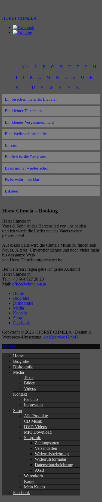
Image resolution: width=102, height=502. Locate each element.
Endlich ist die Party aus (25, 156)
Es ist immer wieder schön (27, 168)
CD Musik (33, 421)
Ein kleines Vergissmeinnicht (29, 122)
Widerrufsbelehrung (52, 453)
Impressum (33, 404)
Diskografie (23, 366)
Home (18, 356)
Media (18, 372)
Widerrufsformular (50, 459)
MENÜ (8, 346)
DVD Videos (35, 426)
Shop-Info (32, 437)
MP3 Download (38, 432)
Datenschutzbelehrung (54, 464)
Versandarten (46, 448)
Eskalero (12, 191)
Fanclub (31, 399)
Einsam (11, 145)
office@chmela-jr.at (29, 284)
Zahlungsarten (47, 442)
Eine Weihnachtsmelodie (26, 134)
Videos (30, 388)
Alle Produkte (36, 415)
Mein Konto (34, 487)
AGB (39, 470)
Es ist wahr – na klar (22, 179)
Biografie (21, 361)
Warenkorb (33, 476)
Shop (17, 410)
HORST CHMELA (19, 18)
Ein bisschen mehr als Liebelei (31, 99)
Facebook (21, 492)
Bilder (29, 383)
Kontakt (20, 394)
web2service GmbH (61, 337)
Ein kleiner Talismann (23, 111)
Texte (28, 377)
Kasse (29, 481)
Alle (25, 67)
